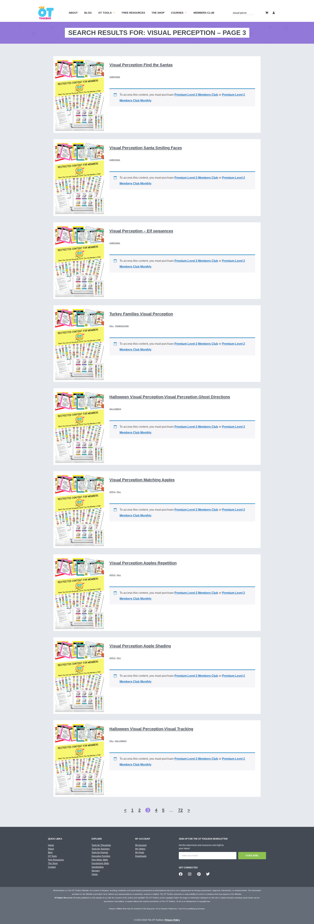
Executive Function (101, 856)
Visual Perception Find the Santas (141, 65)
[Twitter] (208, 874)
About (73, 12)
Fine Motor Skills (100, 860)
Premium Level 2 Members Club (196, 94)
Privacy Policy (172, 920)
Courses (177, 12)
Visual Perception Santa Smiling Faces (145, 148)
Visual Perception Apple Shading (140, 646)
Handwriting (98, 867)
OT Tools (105, 12)
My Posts (139, 852)
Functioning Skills (100, 863)
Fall (111, 326)
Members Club (204, 12)
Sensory (96, 870)
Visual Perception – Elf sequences (141, 231)
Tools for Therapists (101, 845)
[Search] (253, 13)
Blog (88, 12)
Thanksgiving (122, 326)
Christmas (114, 77)
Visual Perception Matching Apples (142, 480)
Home (51, 845)
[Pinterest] (199, 874)
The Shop (158, 12)
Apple (112, 492)
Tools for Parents (100, 852)
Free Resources (133, 12)
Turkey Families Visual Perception (141, 314)
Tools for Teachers (101, 849)
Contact (52, 867)
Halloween (115, 409)
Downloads (140, 856)
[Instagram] (190, 874)
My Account (140, 845)
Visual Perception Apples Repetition (143, 563)
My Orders (140, 849)
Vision (95, 874)
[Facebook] (180, 874)
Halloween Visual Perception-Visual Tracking (151, 729)
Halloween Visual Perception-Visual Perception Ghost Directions (169, 397)
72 (180, 810)
